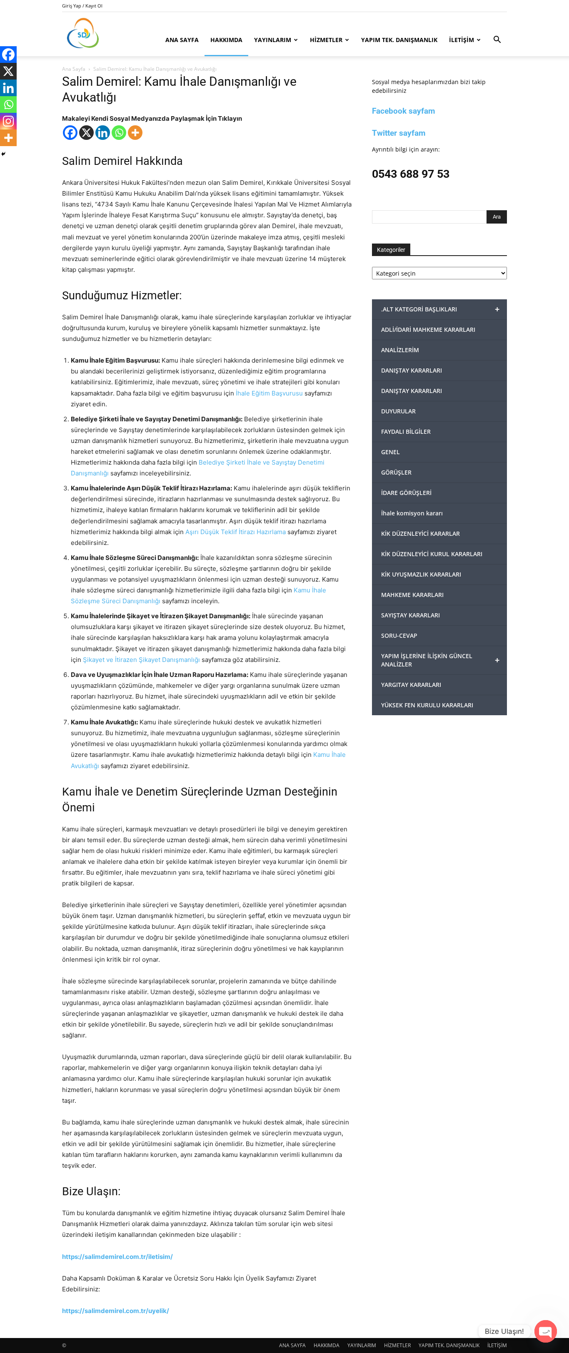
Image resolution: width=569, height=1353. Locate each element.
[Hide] (3, 154)
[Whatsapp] (119, 132)
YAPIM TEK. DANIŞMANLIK (399, 40)
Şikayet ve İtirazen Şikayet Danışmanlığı (141, 660)
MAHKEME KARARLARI (412, 595)
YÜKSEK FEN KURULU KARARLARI (427, 705)
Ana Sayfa (73, 68)
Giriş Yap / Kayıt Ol (82, 5)
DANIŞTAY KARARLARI (411, 370)
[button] (497, 41)
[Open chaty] (545, 1331)
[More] (135, 132)
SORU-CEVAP (399, 635)
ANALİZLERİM (400, 350)
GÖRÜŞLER (396, 472)
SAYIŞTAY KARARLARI (410, 615)
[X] (86, 132)
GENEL (390, 452)
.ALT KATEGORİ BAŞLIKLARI (440, 309)
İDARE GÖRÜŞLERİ (406, 493)
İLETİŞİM (461, 40)
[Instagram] (8, 121)
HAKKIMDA (226, 40)
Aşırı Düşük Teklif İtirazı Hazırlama (235, 532)
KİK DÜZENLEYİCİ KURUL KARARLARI (431, 554)
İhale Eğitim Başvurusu (269, 393)
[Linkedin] (102, 132)
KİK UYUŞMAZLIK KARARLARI (421, 574)
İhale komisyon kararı (412, 513)
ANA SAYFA (182, 40)
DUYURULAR (398, 411)
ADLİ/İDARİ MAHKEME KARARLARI (428, 329)
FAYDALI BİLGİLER (406, 431)
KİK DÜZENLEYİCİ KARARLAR (420, 533)
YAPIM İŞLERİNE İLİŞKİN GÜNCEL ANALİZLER (440, 660)
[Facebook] (70, 132)
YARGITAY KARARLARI (411, 685)
